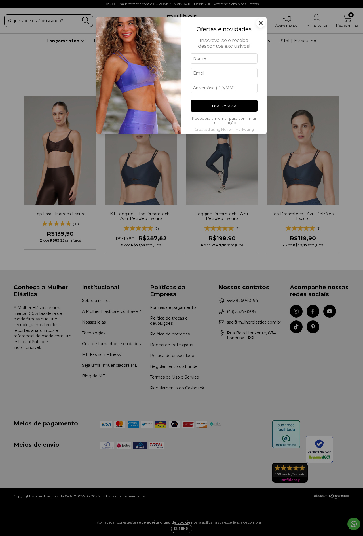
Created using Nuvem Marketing (224, 129)
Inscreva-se (224, 106)
